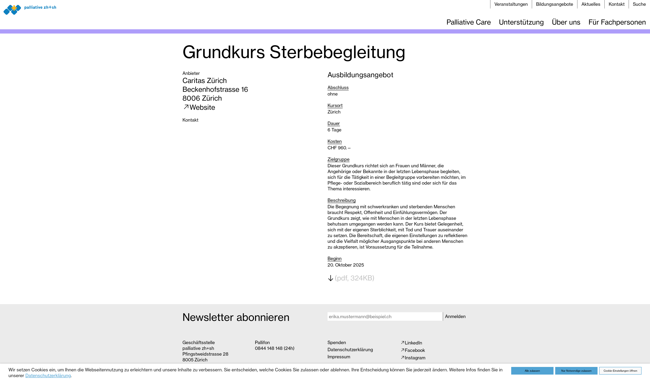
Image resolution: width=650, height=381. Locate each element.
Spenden (337, 342)
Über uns (566, 22)
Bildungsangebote (554, 4)
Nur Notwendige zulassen (576, 370)
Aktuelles (590, 4)
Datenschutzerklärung (48, 375)
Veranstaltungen (511, 4)
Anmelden (455, 316)
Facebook (415, 350)
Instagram (415, 357)
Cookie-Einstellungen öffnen (620, 370)
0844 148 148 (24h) (275, 348)
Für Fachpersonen (617, 22)
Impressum (339, 356)
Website (202, 107)
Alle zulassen (532, 370)
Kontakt (617, 4)
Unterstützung (521, 22)
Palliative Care (469, 22)
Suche (639, 4)
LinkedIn (413, 342)
